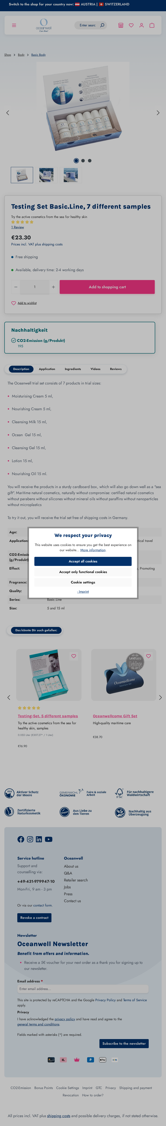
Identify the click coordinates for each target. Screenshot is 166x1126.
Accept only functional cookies (83, 571)
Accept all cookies (83, 561)
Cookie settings (83, 582)
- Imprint (83, 591)
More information (92, 550)
